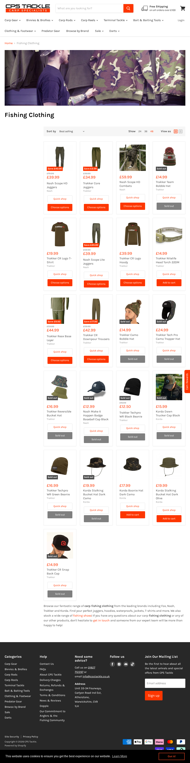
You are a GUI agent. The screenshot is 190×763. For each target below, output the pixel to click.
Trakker (87, 190)
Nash (50, 190)
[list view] (180, 131)
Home (9, 43)
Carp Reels (88, 20)
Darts (113, 31)
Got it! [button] (172, 756)
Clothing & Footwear (19, 31)
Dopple (44, 706)
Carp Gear (12, 20)
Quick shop (59, 198)
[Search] (128, 8)
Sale (98, 31)
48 (151, 131)
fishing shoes (82, 615)
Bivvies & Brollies (38, 20)
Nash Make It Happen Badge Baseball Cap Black (96, 415)
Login (181, 20)
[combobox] (89, 8)
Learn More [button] (119, 756)
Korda (159, 419)
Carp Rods (66, 20)
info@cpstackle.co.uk (96, 676)
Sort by (51, 131)
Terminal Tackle (114, 20)
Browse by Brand (77, 31)
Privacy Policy (30, 736)
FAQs (43, 669)
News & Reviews (50, 700)
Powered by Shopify (15, 745)
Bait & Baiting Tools (147, 20)
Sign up (154, 695)
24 (139, 131)
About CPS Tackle (51, 674)
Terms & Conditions (52, 695)
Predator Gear (51, 31)
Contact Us (47, 663)
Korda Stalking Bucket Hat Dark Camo (94, 494)
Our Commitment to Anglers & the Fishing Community (52, 716)
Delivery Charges (50, 680)
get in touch (101, 620)
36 (145, 131)
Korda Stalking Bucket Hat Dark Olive (167, 494)
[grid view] (176, 131)
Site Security (12, 736)
